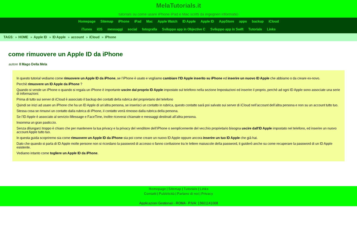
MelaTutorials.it (178, 5)
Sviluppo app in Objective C (183, 29)
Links (271, 29)
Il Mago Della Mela (33, 64)
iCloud (274, 21)
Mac (149, 21)
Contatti (150, 193)
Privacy (207, 193)
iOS (99, 29)
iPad (137, 21)
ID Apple (189, 21)
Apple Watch (167, 21)
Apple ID (207, 21)
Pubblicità (167, 193)
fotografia (149, 29)
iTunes (86, 29)
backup (258, 21)
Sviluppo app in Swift (226, 29)
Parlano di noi (188, 193)
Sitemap (106, 21)
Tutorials (255, 29)
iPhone (123, 21)
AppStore (226, 21)
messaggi (115, 29)
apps (243, 21)
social (132, 29)
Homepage (86, 21)
